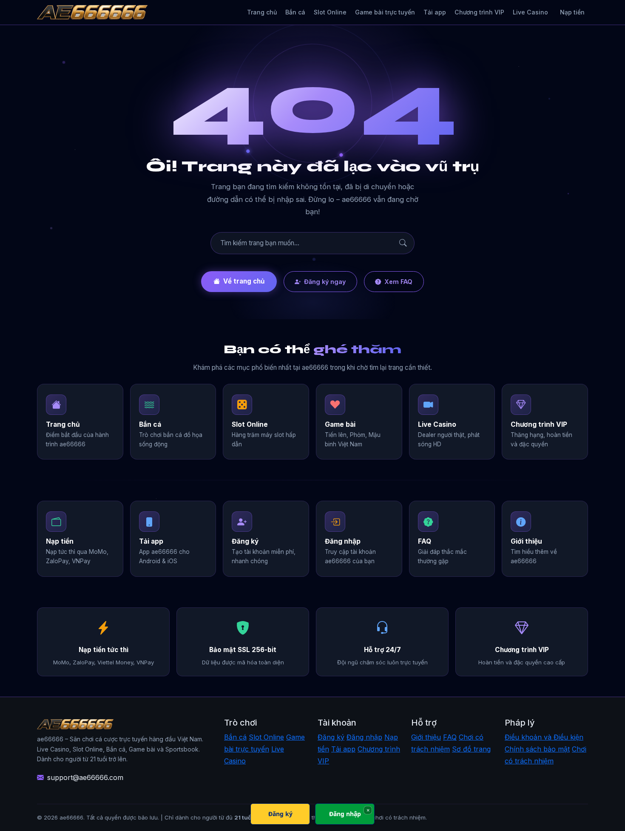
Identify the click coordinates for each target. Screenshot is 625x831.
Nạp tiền (572, 12)
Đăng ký (331, 737)
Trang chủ (262, 12)
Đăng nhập (364, 737)
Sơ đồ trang (471, 749)
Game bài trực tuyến (385, 12)
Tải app (434, 12)
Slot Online (330, 12)
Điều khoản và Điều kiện (544, 737)
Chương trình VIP (479, 12)
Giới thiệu (426, 737)
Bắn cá (295, 12)
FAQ (450, 737)
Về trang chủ (243, 281)
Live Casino (530, 12)
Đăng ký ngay (325, 281)
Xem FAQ (398, 281)
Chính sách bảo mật (537, 749)
